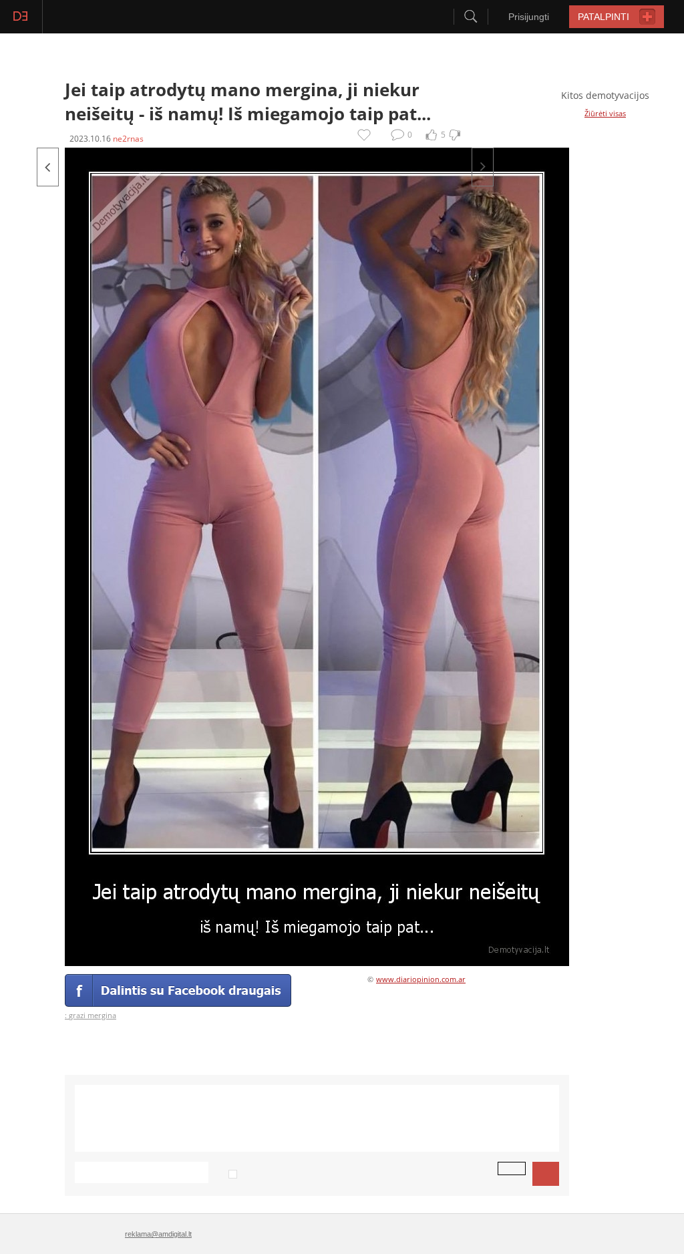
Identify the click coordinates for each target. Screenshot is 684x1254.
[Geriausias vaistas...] (483, 167)
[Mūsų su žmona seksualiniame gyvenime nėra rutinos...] (48, 167)
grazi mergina (92, 1015)
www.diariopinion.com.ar (421, 979)
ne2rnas (128, 138)
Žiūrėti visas (605, 113)
